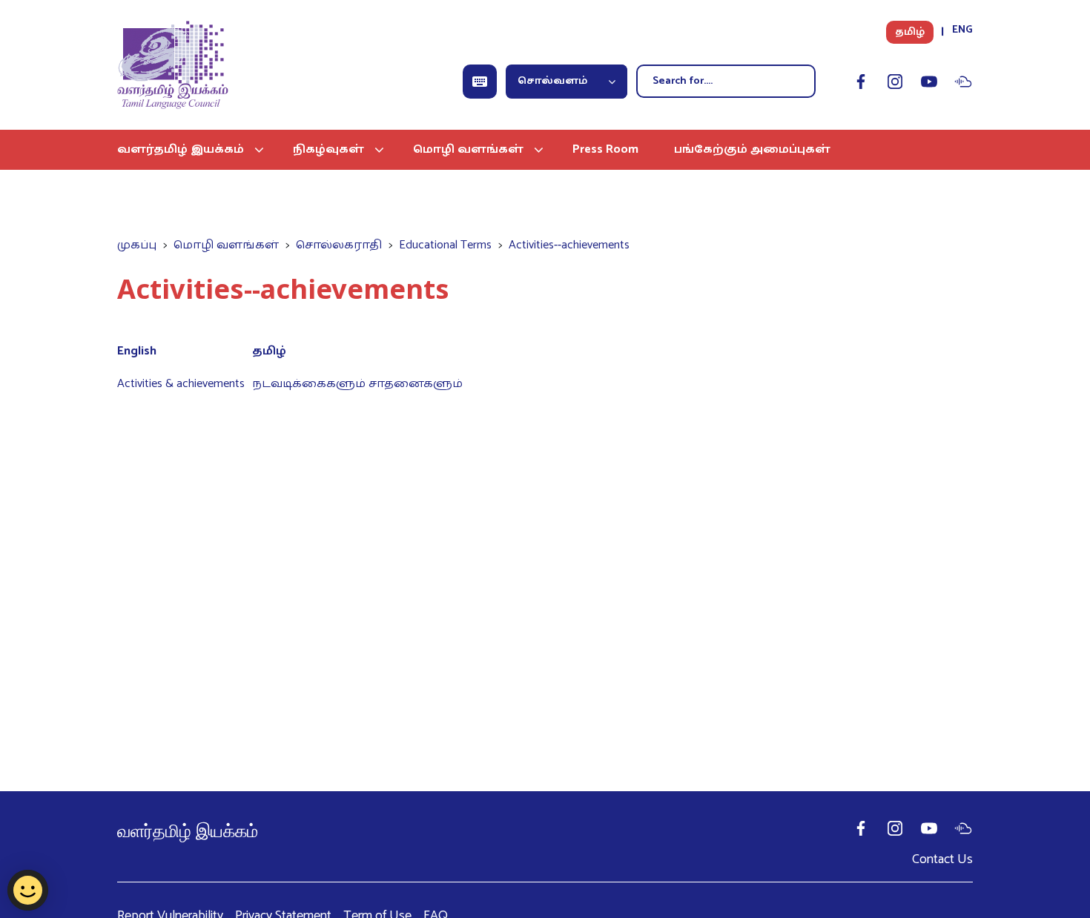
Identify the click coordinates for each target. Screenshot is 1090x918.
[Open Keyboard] (480, 82)
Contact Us (942, 859)
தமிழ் (910, 32)
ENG (962, 30)
